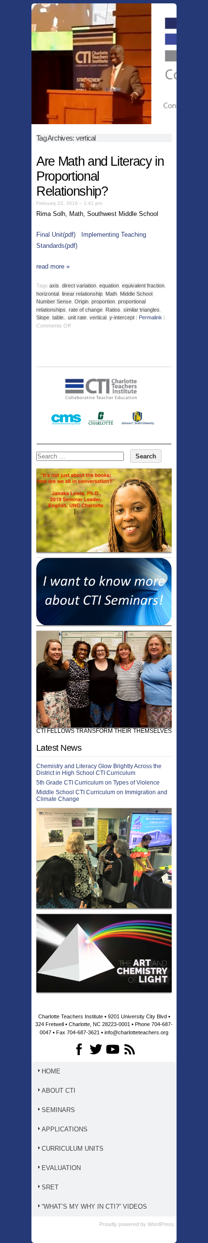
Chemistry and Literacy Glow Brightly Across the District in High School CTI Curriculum (99, 769)
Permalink (150, 317)
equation (109, 285)
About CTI (58, 1090)
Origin (81, 301)
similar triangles (141, 310)
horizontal (47, 294)
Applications (65, 1129)
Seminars (58, 1110)
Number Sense (54, 301)
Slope (42, 317)
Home (51, 1071)
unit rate (77, 317)
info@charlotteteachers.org (136, 1032)
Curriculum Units (73, 1148)
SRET (50, 1187)
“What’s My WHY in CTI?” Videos (94, 1206)
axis (54, 285)
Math (111, 294)
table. (58, 317)
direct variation (79, 285)
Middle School (136, 294)
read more (53, 266)
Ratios (112, 310)
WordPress (161, 1224)
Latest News (58, 748)
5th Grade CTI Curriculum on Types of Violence (98, 782)
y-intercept (121, 317)
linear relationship (82, 294)
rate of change (86, 310)
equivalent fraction (143, 285)
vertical (97, 317)
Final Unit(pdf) (56, 234)
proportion (103, 301)
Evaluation (61, 1168)
